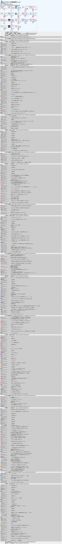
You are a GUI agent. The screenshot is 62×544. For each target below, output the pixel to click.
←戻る (1, 0)
